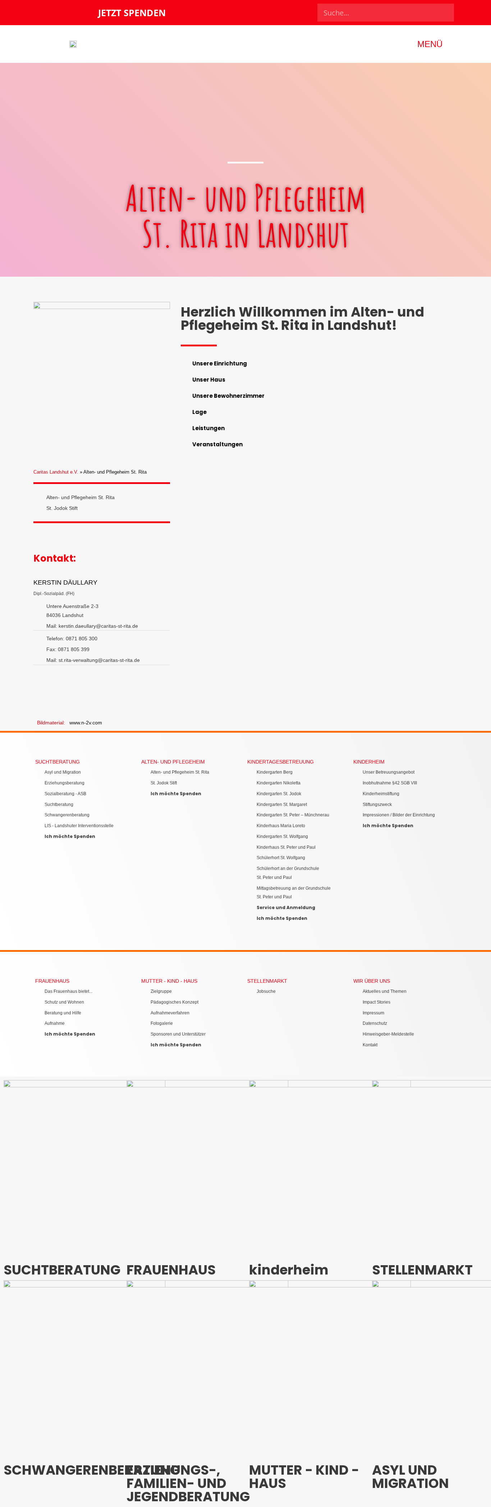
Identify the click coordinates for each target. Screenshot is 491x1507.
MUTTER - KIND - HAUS (169, 981)
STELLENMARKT (267, 981)
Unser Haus (208, 379)
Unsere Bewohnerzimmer (228, 396)
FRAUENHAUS (52, 981)
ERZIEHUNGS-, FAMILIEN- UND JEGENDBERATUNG (188, 1483)
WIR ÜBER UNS (371, 981)
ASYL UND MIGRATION (410, 1477)
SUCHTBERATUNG (57, 762)
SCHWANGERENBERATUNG (92, 1470)
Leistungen (208, 428)
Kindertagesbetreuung (280, 762)
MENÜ (429, 44)
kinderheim (369, 762)
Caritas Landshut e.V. (55, 472)
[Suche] (445, 13)
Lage (199, 412)
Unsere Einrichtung (219, 363)
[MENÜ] (453, 44)
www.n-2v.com (85, 722)
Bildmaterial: (53, 722)
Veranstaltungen (217, 444)
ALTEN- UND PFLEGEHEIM (173, 762)
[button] (317, 363)
